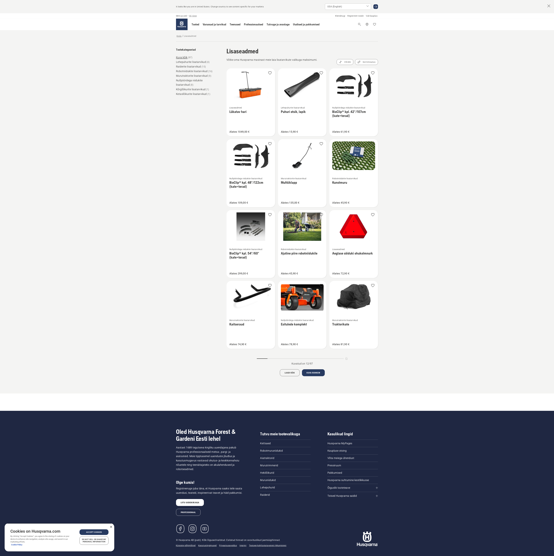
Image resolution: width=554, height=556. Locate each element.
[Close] (111, 527)
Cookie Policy (16, 545)
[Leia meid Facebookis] (180, 528)
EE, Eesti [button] (193, 16)
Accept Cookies (94, 532)
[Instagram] (192, 528)
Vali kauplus (371, 16)
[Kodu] (182, 24)
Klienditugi (340, 16)
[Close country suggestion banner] (548, 6)
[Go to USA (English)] (375, 6)
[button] (195, 24)
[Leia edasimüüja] (367, 24)
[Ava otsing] (359, 24)
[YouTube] (204, 528)
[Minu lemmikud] (374, 24)
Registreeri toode (355, 16)
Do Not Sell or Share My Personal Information (94, 540)
